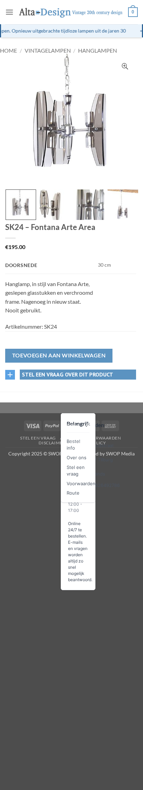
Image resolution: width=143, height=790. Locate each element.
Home (8, 50)
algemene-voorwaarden (90, 438)
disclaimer (52, 442)
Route (73, 493)
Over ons (76, 457)
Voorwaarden (81, 483)
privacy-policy (88, 442)
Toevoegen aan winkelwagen (59, 355)
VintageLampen (48, 50)
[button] (9, 11)
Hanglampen (97, 50)
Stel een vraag (38, 438)
